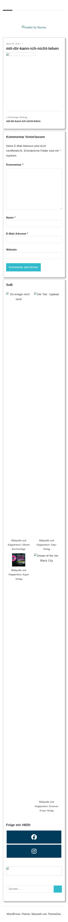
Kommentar (14, 164)
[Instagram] (34, 851)
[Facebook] (34, 837)
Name (11, 217)
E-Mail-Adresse (17, 233)
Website (11, 249)
